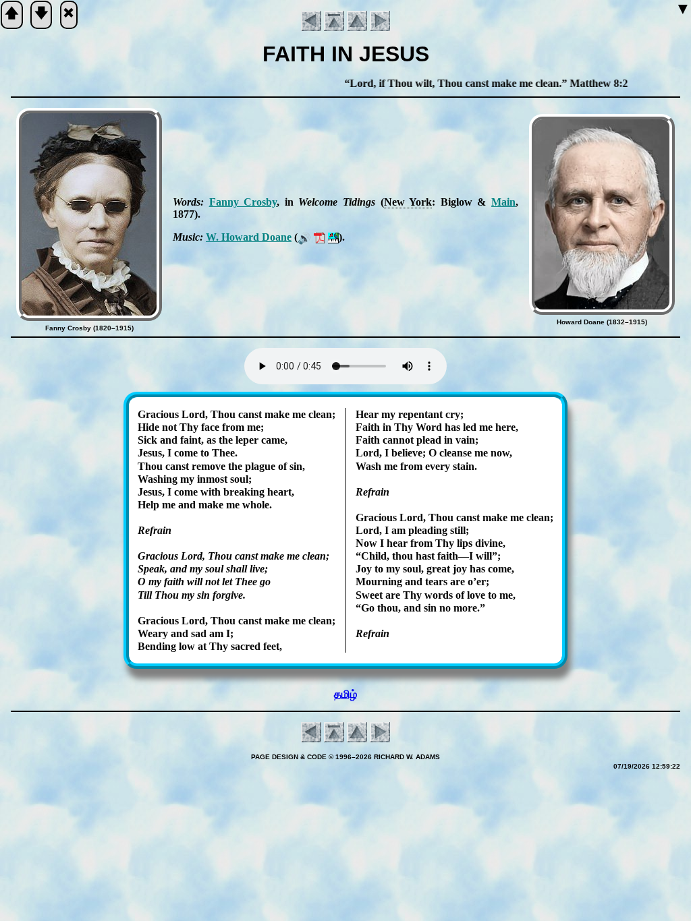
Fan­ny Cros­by (243, 202)
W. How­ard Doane (249, 237)
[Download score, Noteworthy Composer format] (333, 237)
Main (503, 202)
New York (408, 202)
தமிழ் (345, 694)
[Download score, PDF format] (319, 237)
